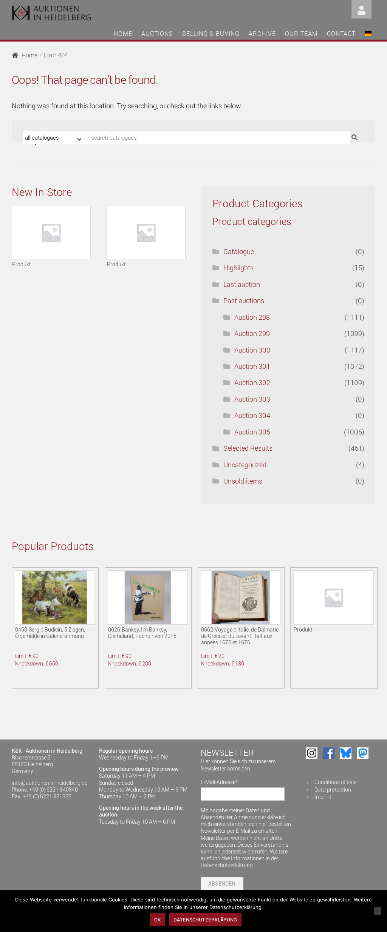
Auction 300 (252, 349)
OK (157, 919)
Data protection (332, 789)
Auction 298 (252, 317)
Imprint (322, 796)
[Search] (355, 137)
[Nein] (377, 911)
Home (123, 33)
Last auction (241, 284)
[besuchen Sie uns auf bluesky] (345, 753)
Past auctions (243, 300)
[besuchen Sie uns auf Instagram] (311, 753)
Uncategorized (244, 464)
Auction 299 (252, 333)
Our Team (301, 33)
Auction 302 (252, 382)
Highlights (238, 267)
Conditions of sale (335, 782)
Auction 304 (252, 415)
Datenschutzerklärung (227, 865)
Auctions (157, 33)
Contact (341, 33)
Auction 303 (252, 399)
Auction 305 (252, 431)
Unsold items (242, 480)
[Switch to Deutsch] (368, 34)
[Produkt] (51, 232)
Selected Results (247, 448)
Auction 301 (252, 366)
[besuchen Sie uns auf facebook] (328, 753)
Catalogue (238, 251)
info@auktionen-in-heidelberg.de (49, 782)
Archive (262, 33)
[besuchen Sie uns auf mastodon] (362, 753)
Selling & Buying (211, 33)
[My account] (361, 8)
